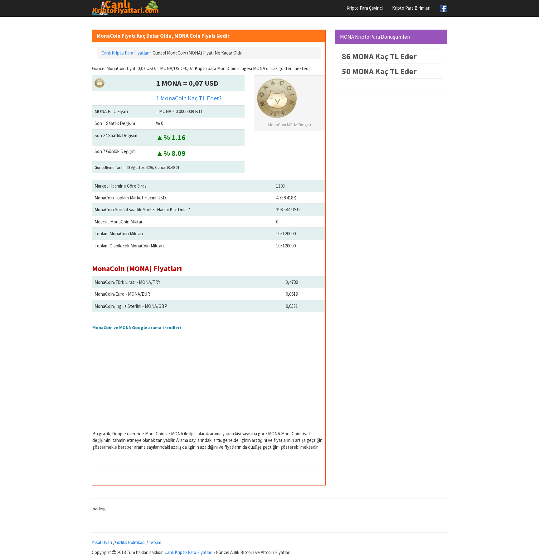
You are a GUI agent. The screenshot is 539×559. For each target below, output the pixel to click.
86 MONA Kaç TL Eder (379, 56)
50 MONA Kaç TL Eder (379, 71)
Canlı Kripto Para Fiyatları (188, 552)
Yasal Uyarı (102, 542)
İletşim (154, 542)
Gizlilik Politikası (130, 542)
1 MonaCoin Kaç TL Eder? (189, 98)
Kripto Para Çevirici (365, 8)
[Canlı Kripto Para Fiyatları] (127, 7)
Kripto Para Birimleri (411, 8)
